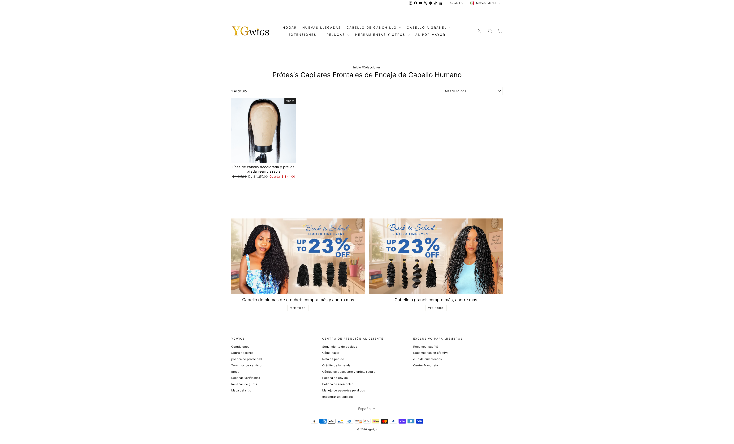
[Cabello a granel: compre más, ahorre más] (436, 256)
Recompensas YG (425, 346)
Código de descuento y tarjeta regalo (348, 371)
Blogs (235, 371)
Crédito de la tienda (336, 365)
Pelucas (337, 35)
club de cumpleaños (427, 359)
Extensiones (303, 35)
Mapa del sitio (241, 390)
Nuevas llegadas (321, 27)
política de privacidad (246, 359)
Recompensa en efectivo (431, 353)
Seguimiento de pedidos (339, 346)
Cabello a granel (427, 27)
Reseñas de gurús (244, 384)
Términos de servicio (246, 365)
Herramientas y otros (381, 35)
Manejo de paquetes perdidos (343, 390)
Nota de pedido (333, 359)
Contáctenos (240, 346)
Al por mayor (430, 35)
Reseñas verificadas (245, 378)
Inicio (357, 67)
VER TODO (298, 308)
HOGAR (290, 27)
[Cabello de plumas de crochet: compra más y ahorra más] (298, 256)
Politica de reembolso (337, 384)
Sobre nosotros (242, 353)
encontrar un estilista (337, 397)
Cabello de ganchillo (372, 27)
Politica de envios (335, 378)
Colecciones (372, 67)
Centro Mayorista (425, 365)
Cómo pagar (331, 353)
